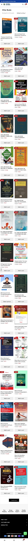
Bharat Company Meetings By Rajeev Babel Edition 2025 (7, 393)
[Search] (23, 4)
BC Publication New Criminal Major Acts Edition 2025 (21, 296)
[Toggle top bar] (26, 1)
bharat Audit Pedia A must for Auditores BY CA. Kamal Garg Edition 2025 (21, 328)
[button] (7, 43)
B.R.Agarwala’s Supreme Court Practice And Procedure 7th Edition (6, 265)
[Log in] (14, 540)
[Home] (4, 540)
